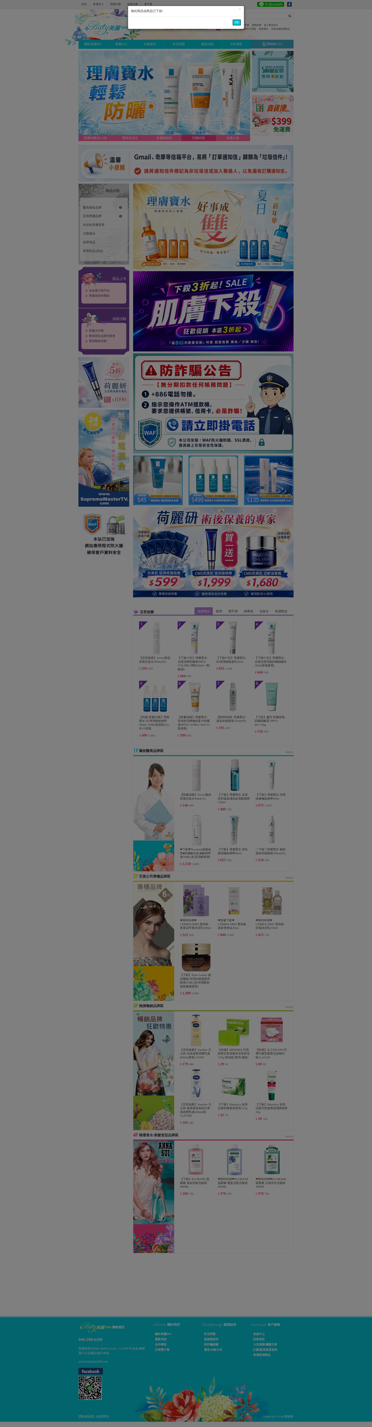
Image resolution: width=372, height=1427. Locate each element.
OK (237, 22)
